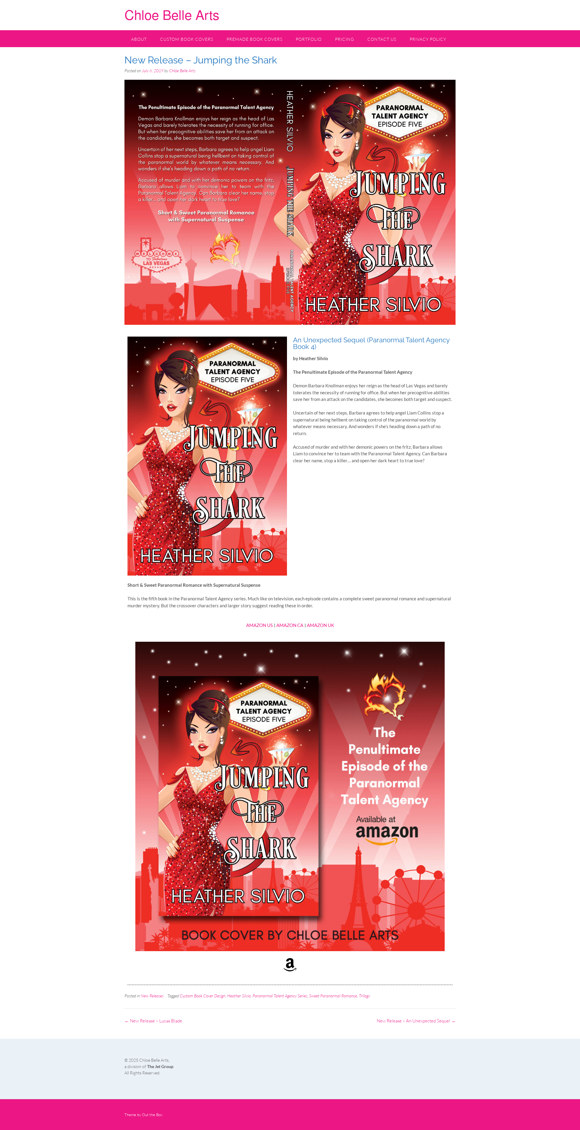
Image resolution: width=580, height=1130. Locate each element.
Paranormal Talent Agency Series (280, 995)
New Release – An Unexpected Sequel (416, 1021)
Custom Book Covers (186, 39)
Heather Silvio (239, 995)
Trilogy (364, 995)
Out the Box (152, 1114)
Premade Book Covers (254, 39)
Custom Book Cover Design (202, 995)
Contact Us (381, 39)
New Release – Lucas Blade (153, 1021)
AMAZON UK (320, 625)
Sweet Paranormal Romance (333, 995)
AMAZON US (259, 625)
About (139, 39)
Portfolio (309, 39)
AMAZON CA (289, 625)
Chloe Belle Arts (171, 14)
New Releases (152, 995)
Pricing (344, 39)
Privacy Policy (428, 39)
